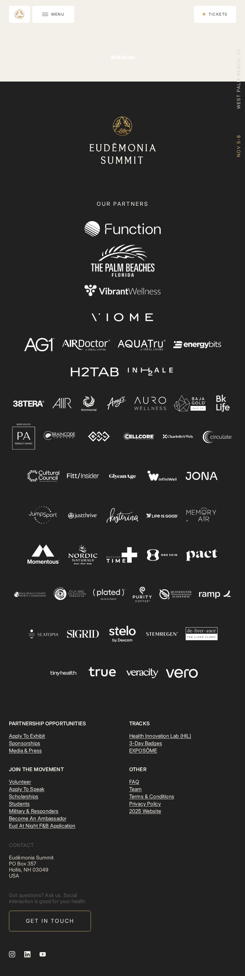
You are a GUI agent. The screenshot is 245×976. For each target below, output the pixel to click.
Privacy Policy (145, 803)
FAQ (134, 782)
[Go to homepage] (19, 14)
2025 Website (145, 811)
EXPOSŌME (143, 750)
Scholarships (23, 796)
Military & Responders (33, 811)
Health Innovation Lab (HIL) (160, 736)
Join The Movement (36, 769)
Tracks (139, 723)
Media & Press (25, 750)
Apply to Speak (26, 789)
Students (19, 803)
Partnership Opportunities (47, 723)
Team (135, 789)
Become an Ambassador (37, 818)
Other (137, 769)
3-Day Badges (145, 743)
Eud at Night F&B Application (42, 825)
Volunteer (20, 782)
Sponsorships (24, 743)
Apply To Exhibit (27, 736)
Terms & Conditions (151, 796)
